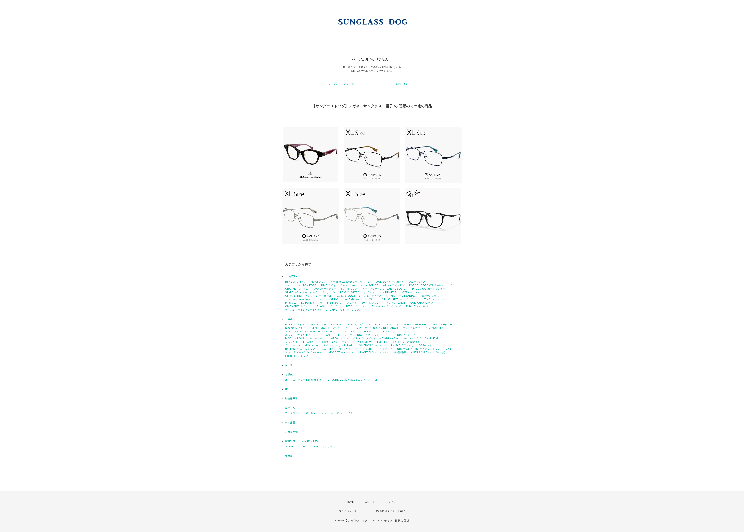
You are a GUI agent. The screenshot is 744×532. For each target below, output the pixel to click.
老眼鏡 (289, 374)
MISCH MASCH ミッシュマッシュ (305, 338)
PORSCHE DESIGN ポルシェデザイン (348, 380)
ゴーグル (290, 407)
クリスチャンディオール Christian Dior (376, 338)
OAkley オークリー (325, 289)
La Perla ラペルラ (312, 302)
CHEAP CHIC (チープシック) (343, 309)
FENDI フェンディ (434, 299)
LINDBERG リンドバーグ (378, 349)
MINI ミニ (291, 302)
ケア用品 (290, 422)
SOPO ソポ (425, 345)
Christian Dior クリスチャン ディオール (308, 295)
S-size (289, 446)
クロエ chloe (348, 285)
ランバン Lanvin (396, 302)
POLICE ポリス (344, 335)
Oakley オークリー (442, 324)
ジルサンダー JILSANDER (401, 295)
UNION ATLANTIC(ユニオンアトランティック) (424, 349)
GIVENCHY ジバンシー (298, 306)
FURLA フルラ (383, 324)
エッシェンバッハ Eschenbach (303, 380)
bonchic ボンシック (296, 356)
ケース (289, 365)
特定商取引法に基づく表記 (390, 511)
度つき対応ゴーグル (342, 413)
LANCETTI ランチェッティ (373, 352)
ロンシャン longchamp (298, 299)
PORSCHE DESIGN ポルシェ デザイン (432, 285)
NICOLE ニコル (409, 331)
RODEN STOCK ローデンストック (327, 328)
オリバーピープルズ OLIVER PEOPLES (365, 342)
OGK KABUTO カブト (423, 302)
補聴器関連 (291, 398)
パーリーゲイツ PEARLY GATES (340, 292)
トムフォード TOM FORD (301, 285)
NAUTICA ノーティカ (355, 306)
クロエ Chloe (329, 342)
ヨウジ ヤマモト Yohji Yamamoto (304, 352)
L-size (314, 446)
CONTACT (391, 502)
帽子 (287, 389)
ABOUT (369, 502)
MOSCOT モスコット (341, 352)
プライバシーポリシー (351, 511)
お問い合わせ (403, 84)
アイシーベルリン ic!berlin (338, 345)
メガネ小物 (291, 431)
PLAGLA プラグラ (327, 306)
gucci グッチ (318, 282)
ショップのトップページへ (341, 84)
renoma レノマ (294, 328)
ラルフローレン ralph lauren (302, 345)
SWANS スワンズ (372, 302)
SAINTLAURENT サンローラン (340, 349)
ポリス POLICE (369, 285)
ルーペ (379, 380)
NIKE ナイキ (328, 285)
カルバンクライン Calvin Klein (303, 309)
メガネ (289, 319)
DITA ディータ (387, 331)
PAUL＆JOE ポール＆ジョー (428, 289)
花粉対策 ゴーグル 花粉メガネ (302, 441)
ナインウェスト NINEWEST (380, 292)
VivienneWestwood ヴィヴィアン (350, 282)
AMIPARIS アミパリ (402, 345)
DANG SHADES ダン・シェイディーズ (358, 295)
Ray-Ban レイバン (296, 282)
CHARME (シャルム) (297, 289)
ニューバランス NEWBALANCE (355, 331)
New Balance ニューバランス (360, 299)
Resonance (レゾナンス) (386, 306)
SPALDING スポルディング (301, 292)
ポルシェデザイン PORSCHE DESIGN (307, 335)
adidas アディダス (394, 285)
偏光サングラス (430, 295)
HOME (351, 502)
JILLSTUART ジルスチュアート (400, 299)
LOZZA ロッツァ (410, 292)
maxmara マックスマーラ (342, 302)
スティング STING (327, 299)
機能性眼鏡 (400, 352)
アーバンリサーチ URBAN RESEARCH (385, 289)
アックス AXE (293, 413)
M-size (302, 446)
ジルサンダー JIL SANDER (301, 342)
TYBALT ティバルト (417, 306)
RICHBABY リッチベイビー (373, 335)
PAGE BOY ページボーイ (389, 282)
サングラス (291, 276)
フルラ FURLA (417, 282)
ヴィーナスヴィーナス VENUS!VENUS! (425, 328)
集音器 (289, 456)
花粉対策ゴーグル (316, 413)
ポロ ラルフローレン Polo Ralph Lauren (309, 331)
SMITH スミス (349, 289)
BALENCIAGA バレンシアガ (301, 349)
